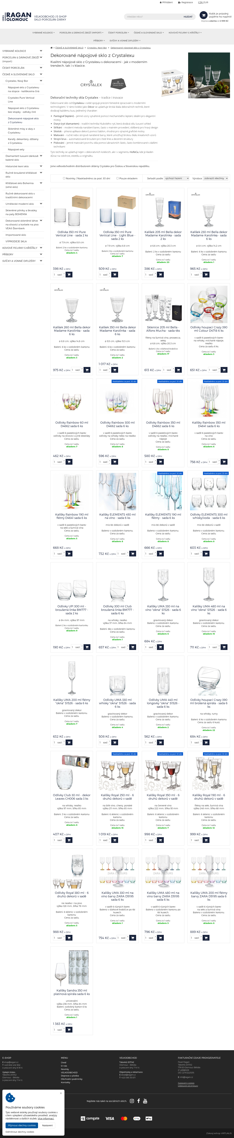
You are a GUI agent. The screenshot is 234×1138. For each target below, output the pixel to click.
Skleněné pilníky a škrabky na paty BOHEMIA (21, 212)
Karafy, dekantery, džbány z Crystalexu (23, 141)
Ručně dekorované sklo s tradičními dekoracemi (20, 195)
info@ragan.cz (186, 1077)
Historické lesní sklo (17, 166)
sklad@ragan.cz (128, 1075)
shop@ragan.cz (11, 1062)
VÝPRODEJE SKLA (16, 241)
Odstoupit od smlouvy (188, 1086)
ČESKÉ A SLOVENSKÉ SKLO (148, 32)
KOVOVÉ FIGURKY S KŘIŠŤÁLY (184, 32)
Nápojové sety (16, 149)
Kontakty (65, 1082)
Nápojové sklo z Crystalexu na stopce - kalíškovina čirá (23, 89)
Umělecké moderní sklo (20, 203)
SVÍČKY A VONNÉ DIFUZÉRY (124, 40)
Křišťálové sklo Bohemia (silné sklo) (20, 185)
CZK (200, 2)
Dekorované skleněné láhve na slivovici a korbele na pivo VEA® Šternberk (22, 224)
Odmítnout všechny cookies (20, 1132)
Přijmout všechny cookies (22, 1125)
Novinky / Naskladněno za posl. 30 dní (88, 178)
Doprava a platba (70, 1075)
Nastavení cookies (186, 1083)
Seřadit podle (155, 178)
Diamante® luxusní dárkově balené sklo (22, 157)
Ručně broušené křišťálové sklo (21, 174)
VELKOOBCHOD (69, 1072)
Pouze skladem (128, 178)
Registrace (187, 2)
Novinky (65, 1069)
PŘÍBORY (98, 40)
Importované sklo (16, 234)
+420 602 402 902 (12, 1065)
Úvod (63, 1062)
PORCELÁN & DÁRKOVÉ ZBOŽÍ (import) (80, 32)
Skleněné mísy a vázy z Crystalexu (21, 130)
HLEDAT (188, 16)
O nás (64, 1066)
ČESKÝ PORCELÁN (117, 32)
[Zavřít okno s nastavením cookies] (61, 1093)
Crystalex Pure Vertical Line (21, 99)
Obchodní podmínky (71, 1079)
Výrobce (197, 178)
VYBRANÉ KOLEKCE (42, 32)
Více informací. (46, 1118)
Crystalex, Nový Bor (17, 80)
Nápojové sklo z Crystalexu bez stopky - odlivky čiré (23, 110)
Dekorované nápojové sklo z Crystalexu (23, 120)
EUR (205, 2)
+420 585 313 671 (128, 1077)
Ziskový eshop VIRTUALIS (219, 1133)
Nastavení (47, 1125)
